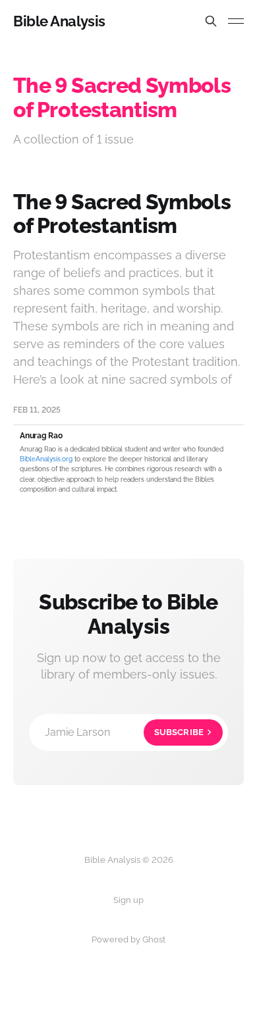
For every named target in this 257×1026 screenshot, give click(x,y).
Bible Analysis (59, 21)
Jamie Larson (124, 732)
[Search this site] (211, 21)
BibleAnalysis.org (46, 459)
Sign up (128, 900)
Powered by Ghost (128, 939)
